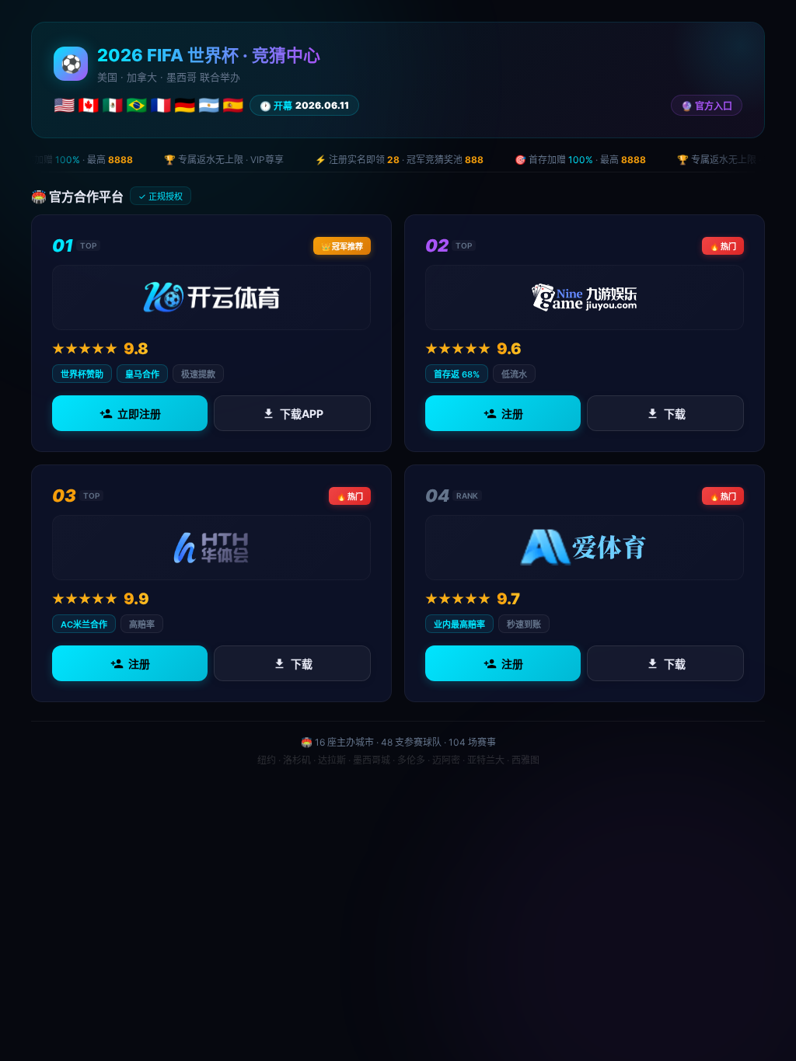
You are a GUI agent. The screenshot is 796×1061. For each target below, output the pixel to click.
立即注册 (139, 413)
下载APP (301, 413)
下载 (675, 413)
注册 (512, 413)
